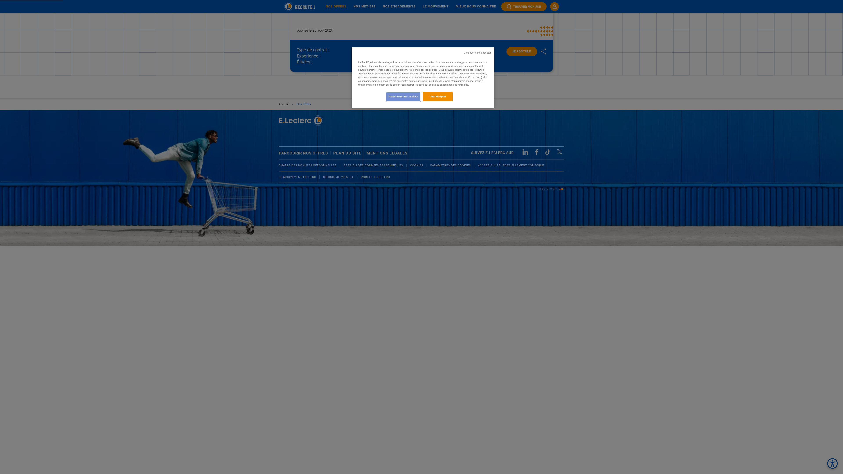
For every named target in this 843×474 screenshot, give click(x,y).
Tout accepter (437, 96)
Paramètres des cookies (403, 96)
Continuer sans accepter (477, 52)
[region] (423, 77)
